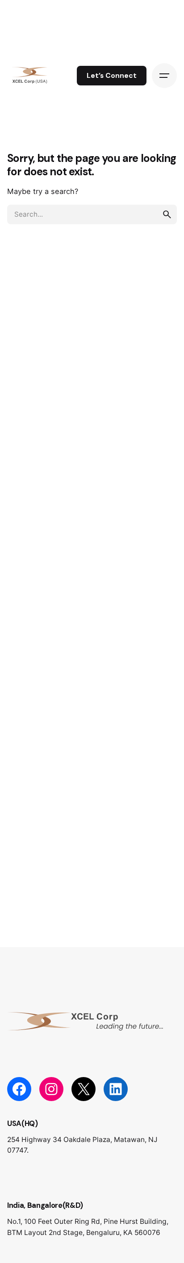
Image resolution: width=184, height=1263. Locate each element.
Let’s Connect (112, 75)
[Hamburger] (164, 75)
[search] (167, 214)
